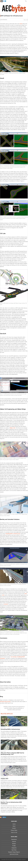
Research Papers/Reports (14, 852)
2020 (25, 594)
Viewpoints (14, 848)
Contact (14, 828)
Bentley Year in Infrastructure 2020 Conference (11, 802)
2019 (3, 595)
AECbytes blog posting (5, 702)
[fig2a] (14, 147)
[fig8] (14, 563)
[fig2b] (14, 164)
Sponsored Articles (14, 854)
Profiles (14, 846)
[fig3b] (14, 216)
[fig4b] (14, 302)
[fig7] (14, 513)
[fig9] (14, 583)
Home (14, 824)
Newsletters (14, 839)
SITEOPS (6, 604)
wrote (21, 24)
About (14, 826)
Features (14, 841)
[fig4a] (14, 285)
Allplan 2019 (12, 428)
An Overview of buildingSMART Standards (12, 657)
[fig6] (14, 457)
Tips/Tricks (14, 850)
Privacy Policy (14, 830)
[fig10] (14, 630)
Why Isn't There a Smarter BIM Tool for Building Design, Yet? (12, 753)
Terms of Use (14, 832)
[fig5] (14, 392)
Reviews (14, 844)
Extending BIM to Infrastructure (13, 534)
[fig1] (14, 72)
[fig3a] (14, 199)
